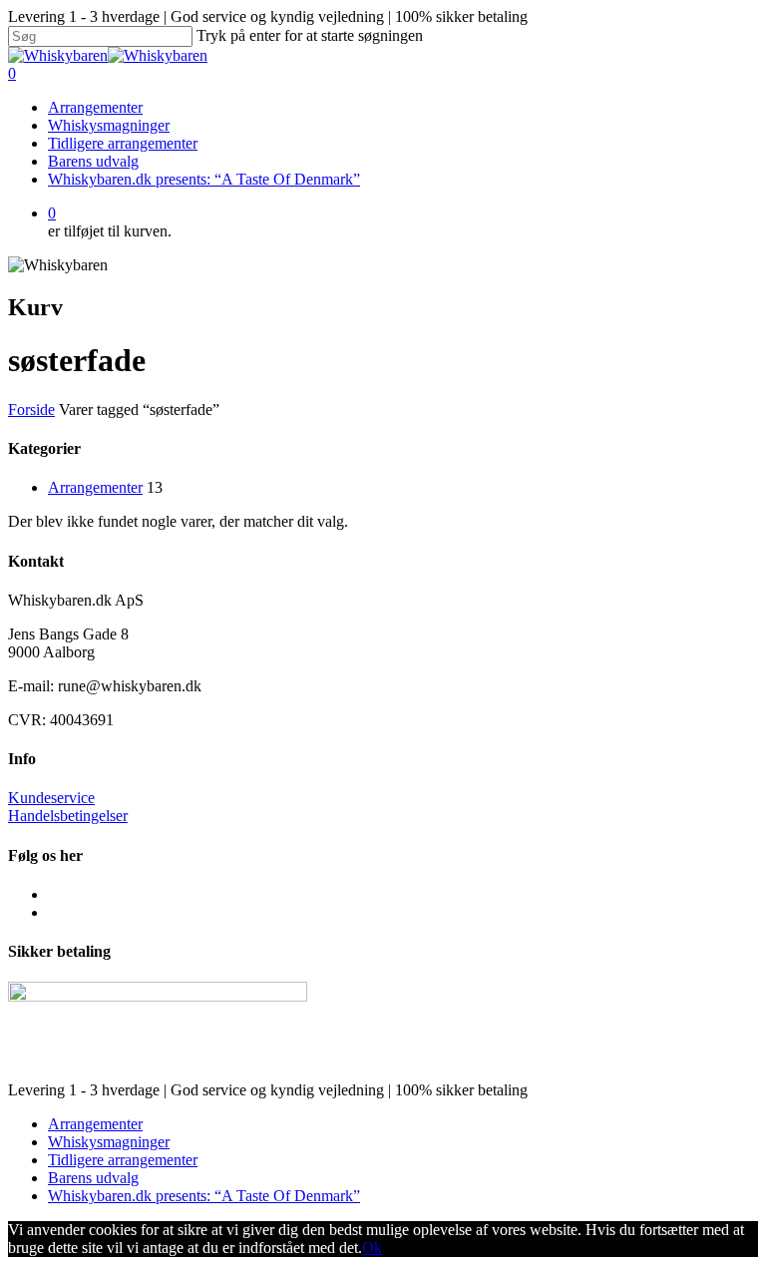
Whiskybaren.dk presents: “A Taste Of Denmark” (204, 179)
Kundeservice (51, 797)
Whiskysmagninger (109, 125)
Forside (31, 409)
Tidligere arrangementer (122, 143)
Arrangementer (95, 107)
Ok (372, 1247)
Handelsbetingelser (68, 815)
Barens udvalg (93, 161)
